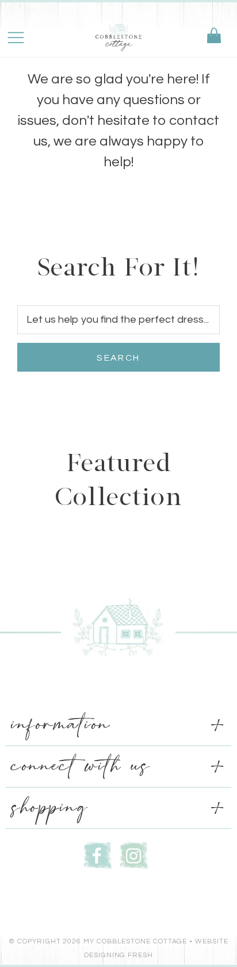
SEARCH (118, 357)
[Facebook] (97, 854)
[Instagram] (134, 854)
